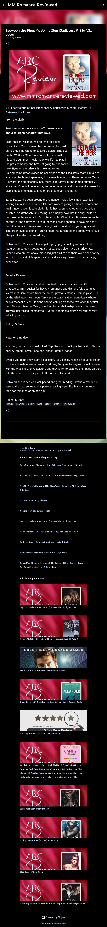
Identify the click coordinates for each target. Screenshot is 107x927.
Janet (39, 404)
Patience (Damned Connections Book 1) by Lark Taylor (45, 542)
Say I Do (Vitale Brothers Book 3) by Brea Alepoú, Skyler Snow (48, 521)
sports (57, 404)
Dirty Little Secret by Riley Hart (34, 500)
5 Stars (10, 404)
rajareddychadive (60, 923)
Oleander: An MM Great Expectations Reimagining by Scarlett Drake (51, 702)
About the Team (27, 448)
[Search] (103, 5)
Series (48, 404)
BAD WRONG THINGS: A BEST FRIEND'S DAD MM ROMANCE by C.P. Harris (53, 475)
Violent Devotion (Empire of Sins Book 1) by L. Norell (44, 553)
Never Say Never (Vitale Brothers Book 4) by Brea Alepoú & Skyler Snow (52, 903)
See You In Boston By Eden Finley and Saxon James (43, 670)
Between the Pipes (18, 112)
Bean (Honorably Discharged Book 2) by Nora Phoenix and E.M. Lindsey (52, 465)
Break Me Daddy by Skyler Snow (34, 809)
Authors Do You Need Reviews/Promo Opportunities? (45, 450)
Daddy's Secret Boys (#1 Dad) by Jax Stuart (39, 840)
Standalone (69, 404)
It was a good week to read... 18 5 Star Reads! (40, 734)
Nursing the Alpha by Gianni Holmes (36, 511)
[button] (7, 43)
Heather (20, 404)
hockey (30, 404)
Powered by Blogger (55, 917)
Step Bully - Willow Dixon (31, 872)
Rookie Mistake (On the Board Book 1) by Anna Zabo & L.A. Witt (49, 532)
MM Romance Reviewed (32, 4)
